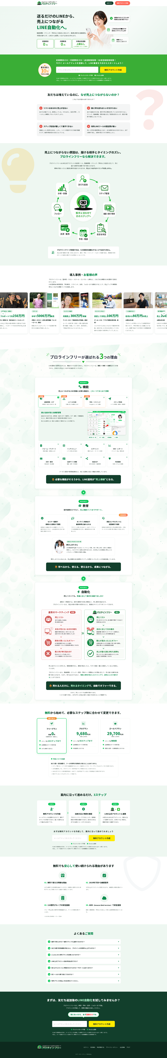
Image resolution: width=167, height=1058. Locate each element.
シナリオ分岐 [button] (70, 400)
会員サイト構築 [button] (72, 463)
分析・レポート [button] (118, 450)
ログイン (109, 3)
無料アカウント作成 (122, 3)
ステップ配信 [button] (118, 403)
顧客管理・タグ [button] (47, 400)
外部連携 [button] (118, 463)
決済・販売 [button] (49, 463)
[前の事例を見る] (3, 313)
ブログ (128, 1047)
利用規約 (92, 1047)
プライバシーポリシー (112, 1047)
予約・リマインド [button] (93, 400)
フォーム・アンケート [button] (49, 450)
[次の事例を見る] (164, 313)
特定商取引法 (100, 1047)
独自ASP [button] (95, 463)
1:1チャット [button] (95, 450)
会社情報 (122, 1047)
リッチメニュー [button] (72, 450)
